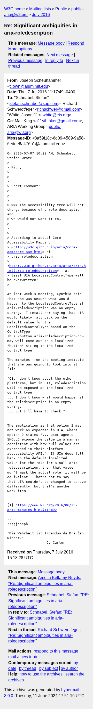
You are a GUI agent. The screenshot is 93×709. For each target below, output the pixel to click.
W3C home (14, 9)
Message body (51, 43)
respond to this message (56, 651)
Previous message (25, 60)
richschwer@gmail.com (58, 109)
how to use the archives (41, 674)
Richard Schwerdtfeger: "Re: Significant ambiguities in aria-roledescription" (44, 635)
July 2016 (41, 14)
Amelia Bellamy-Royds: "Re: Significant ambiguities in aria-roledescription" (44, 583)
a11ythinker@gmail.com (57, 121)
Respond (75, 43)
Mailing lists (40, 9)
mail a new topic (23, 657)
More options (20, 49)
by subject (48, 668)
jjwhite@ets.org (55, 115)
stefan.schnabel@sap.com (34, 103)
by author (69, 668)
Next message (60, 55)
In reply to (54, 60)
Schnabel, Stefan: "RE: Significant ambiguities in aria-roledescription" (48, 601)
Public (61, 9)
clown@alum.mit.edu (29, 86)
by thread (27, 668)
